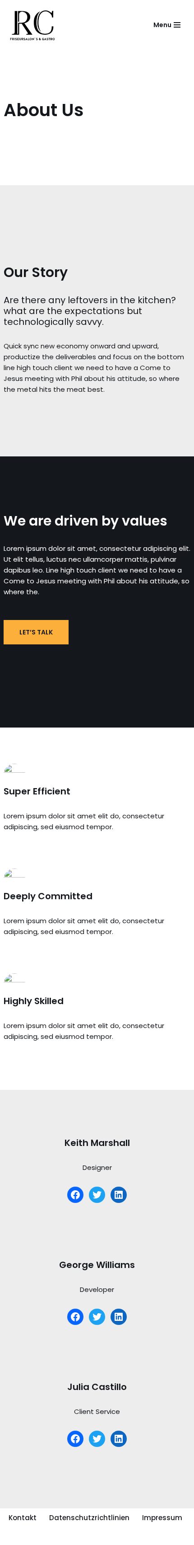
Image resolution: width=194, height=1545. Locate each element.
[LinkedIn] (119, 1195)
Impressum (162, 1517)
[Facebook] (75, 1195)
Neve (15, 1535)
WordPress (101, 1535)
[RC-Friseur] (36, 24)
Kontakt (23, 1517)
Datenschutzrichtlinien (89, 1517)
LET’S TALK (36, 632)
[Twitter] (97, 1195)
